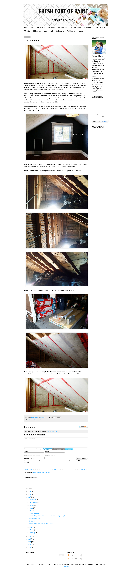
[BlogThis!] (54, 417)
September (33, 503)
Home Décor (41, 28)
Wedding (27, 31)
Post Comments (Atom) (41, 473)
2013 (29, 545)
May (31, 511)
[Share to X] (56, 417)
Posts (71, 555)
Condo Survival (100, 28)
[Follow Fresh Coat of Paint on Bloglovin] (100, 122)
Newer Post (29, 470)
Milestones (37, 31)
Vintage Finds (76, 28)
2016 (29, 536)
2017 (29, 497)
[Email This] (52, 417)
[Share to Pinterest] (60, 417)
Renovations (88, 28)
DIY (32, 28)
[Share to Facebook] (58, 417)
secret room (47, 420)
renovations (39, 420)
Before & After (63, 28)
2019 (29, 492)
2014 (29, 542)
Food (51, 31)
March (31, 530)
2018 (29, 494)
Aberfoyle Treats (35, 519)
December (33, 500)
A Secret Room (34, 513)
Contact (80, 31)
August (31, 505)
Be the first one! (52, 431)
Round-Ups (51, 28)
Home (26, 28)
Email (47, 451)
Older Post (83, 470)
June (31, 508)
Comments (73, 559)
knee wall (32, 420)
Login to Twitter (69, 449)
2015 (29, 539)
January (32, 533)
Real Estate (71, 31)
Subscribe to (28, 458)
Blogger (66, 566)
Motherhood (60, 31)
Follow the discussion (86, 427)
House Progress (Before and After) (41, 524)
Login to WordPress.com (58, 449)
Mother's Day (33, 521)
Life (45, 31)
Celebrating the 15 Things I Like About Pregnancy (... (47, 516)
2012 (29, 548)
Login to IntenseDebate (47, 449)
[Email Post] (49, 417)
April (31, 527)
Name (26, 451)
